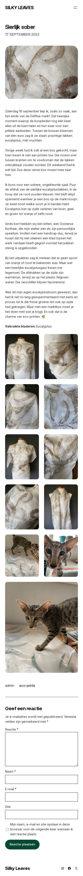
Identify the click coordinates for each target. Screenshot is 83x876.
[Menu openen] (75, 7)
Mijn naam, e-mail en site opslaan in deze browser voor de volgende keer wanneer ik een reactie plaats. (41, 829)
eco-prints (27, 685)
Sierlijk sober (20, 27)
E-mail (10, 789)
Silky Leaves (19, 7)
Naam (10, 771)
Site (8, 806)
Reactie (11, 729)
